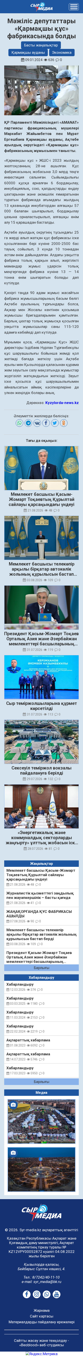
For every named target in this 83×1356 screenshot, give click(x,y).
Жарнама (42, 1310)
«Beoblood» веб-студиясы (41, 1345)
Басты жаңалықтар (41, 45)
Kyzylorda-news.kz (62, 402)
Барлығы (41, 968)
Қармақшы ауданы (28, 52)
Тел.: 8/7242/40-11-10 (41, 1277)
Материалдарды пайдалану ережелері (42, 1322)
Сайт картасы (41, 1316)
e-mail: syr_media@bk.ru (41, 1281)
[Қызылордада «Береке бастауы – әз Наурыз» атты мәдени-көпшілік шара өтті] (42, 1121)
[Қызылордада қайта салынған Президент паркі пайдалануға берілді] (42, 1169)
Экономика (61, 52)
